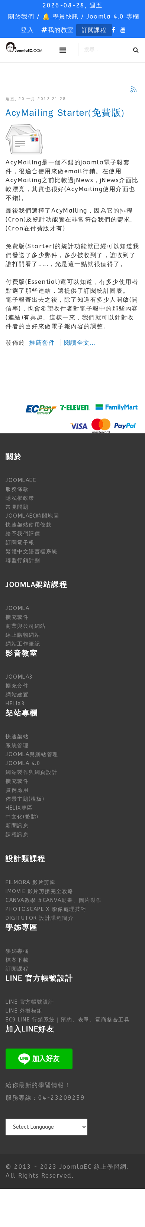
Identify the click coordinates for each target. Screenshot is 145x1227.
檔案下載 (17, 960)
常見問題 (17, 507)
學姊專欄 (17, 951)
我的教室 (61, 29)
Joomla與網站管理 (32, 754)
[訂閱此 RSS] (133, 89)
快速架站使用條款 (29, 525)
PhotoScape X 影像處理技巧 (46, 909)
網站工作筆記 (23, 644)
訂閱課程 (94, 30)
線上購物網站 (23, 635)
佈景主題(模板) (25, 799)
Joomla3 (19, 677)
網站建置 (17, 695)
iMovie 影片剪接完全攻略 (40, 891)
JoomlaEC (21, 480)
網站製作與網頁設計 (32, 772)
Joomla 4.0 (23, 763)
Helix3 (15, 704)
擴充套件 (17, 617)
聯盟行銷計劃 (23, 560)
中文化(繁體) (22, 817)
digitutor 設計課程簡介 (40, 918)
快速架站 (17, 737)
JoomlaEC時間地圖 (32, 516)
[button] (27, 30)
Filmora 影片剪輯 (30, 882)
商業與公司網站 (26, 626)
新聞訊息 (17, 826)
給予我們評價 (23, 534)
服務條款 (17, 489)
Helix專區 (19, 808)
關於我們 (21, 16)
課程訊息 (17, 834)
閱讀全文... (80, 342)
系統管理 (17, 745)
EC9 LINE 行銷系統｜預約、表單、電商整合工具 (68, 1020)
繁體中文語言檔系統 (32, 551)
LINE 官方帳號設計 (30, 1002)
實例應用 (17, 790)
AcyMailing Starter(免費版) (65, 112)
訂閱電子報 (20, 542)
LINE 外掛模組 (24, 1011)
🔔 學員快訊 (60, 16)
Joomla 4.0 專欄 (113, 16)
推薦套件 (42, 342)
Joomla (17, 608)
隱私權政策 (20, 498)
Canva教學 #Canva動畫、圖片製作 (54, 900)
